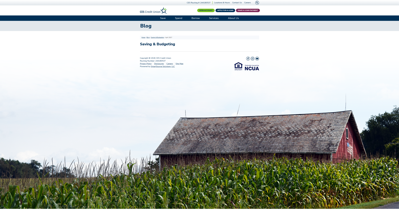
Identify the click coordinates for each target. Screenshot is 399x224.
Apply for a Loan (225, 10)
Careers (247, 2)
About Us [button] (233, 18)
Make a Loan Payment (248, 10)
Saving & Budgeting (157, 37)
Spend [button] (178, 18)
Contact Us (237, 2)
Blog (148, 37)
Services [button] (214, 18)
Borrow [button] (195, 18)
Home (143, 37)
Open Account (206, 10)
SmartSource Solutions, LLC (163, 66)
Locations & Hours (222, 2)
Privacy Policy (146, 63)
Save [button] (163, 18)
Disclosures (159, 63)
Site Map (179, 63)
